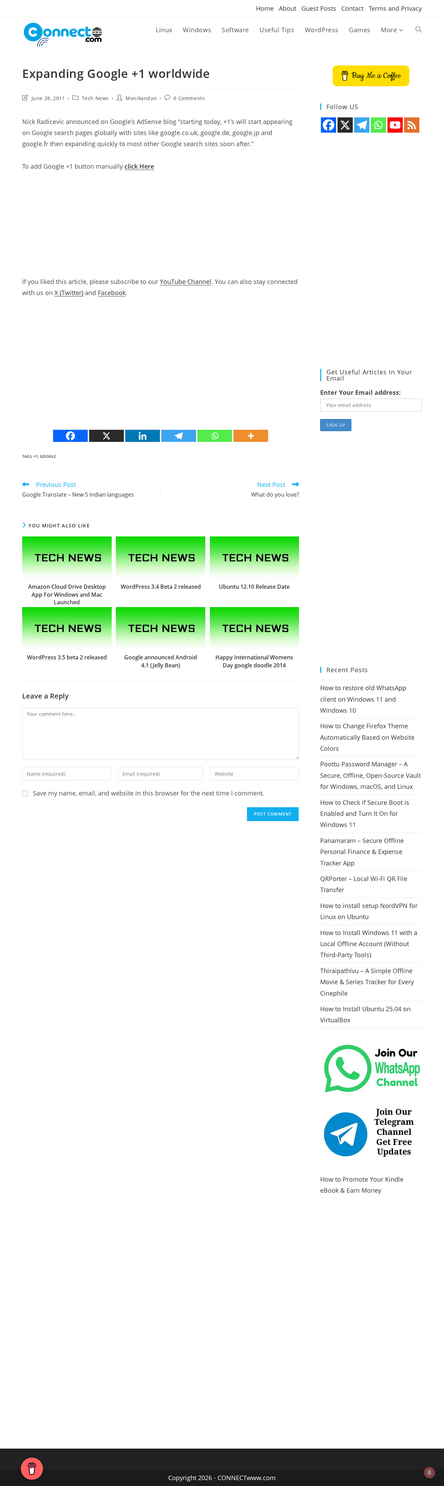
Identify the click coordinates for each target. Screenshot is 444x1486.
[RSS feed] (411, 125)
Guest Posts (318, 8)
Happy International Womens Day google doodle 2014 (254, 661)
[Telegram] (178, 436)
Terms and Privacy (395, 8)
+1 (36, 456)
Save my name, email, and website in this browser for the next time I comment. (148, 793)
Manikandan (141, 98)
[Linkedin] (142, 436)
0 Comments (189, 98)
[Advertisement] (160, 227)
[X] (106, 436)
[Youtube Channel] (395, 125)
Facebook (112, 292)
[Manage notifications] (429, 1472)
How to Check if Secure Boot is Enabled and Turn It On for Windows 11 (364, 813)
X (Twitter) (68, 292)
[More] (250, 436)
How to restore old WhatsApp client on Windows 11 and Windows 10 (363, 699)
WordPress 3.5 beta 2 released (67, 657)
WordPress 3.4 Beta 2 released (161, 586)
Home (265, 8)
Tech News (95, 98)
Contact (352, 8)
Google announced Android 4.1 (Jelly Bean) (160, 661)
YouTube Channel (185, 281)
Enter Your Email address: (360, 392)
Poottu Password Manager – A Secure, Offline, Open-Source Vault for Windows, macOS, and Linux (370, 775)
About (287, 8)
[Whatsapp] (214, 436)
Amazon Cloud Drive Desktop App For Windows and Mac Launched (67, 594)
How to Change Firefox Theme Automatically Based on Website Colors (367, 737)
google (48, 456)
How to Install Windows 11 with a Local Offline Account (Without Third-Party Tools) (368, 943)
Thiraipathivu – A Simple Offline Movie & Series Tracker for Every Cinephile (367, 982)
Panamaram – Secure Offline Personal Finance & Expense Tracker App (362, 851)
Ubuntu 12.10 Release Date (254, 586)
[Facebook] (70, 436)
